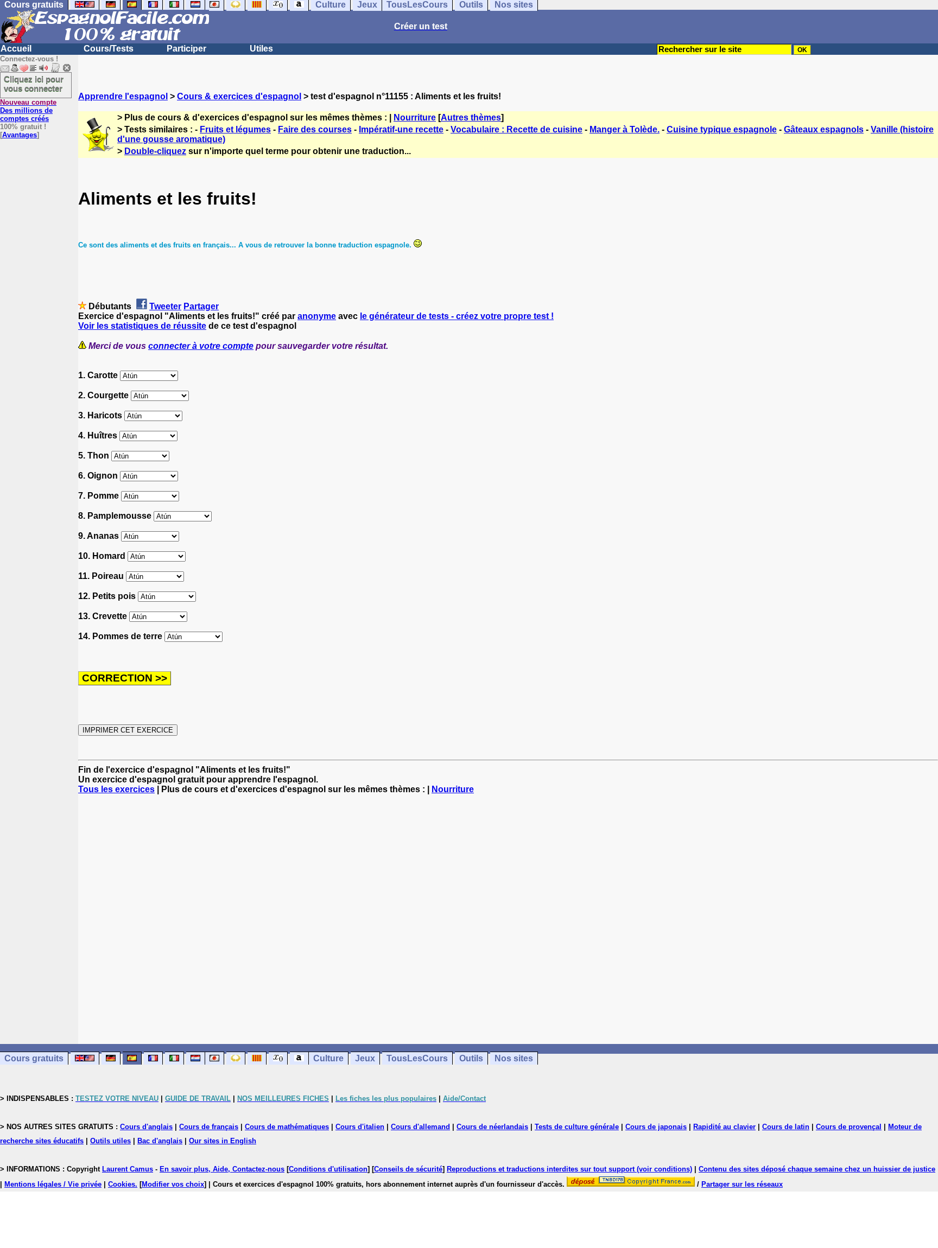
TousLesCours (417, 1058)
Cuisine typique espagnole (722, 129)
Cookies (121, 1184)
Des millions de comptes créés (28, 110)
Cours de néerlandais (492, 1127)
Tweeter (165, 306)
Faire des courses (315, 129)
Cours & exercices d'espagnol (239, 96)
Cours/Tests (109, 48)
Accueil (16, 48)
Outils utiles (110, 1141)
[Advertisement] (508, 919)
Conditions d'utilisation (328, 1169)
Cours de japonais (656, 1127)
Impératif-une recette (401, 129)
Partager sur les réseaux (742, 1184)
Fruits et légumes (235, 129)
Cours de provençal (849, 1127)
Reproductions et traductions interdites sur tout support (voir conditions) (569, 1169)
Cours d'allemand (420, 1127)
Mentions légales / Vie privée (53, 1184)
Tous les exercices (116, 789)
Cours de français (208, 1127)
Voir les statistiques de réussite (142, 325)
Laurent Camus (127, 1169)
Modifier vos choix (173, 1184)
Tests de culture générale (577, 1127)
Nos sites (514, 1058)
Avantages (19, 135)
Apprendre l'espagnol (123, 96)
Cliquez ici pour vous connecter (34, 83)
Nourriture (415, 117)
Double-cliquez (155, 151)
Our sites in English (222, 1141)
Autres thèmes (471, 117)
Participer (186, 48)
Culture (328, 1058)
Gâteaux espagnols (824, 129)
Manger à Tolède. (625, 129)
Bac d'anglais (159, 1141)
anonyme (316, 316)
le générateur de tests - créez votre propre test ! (457, 316)
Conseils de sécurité (408, 1169)
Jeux (365, 1058)
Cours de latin (785, 1127)
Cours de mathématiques (287, 1127)
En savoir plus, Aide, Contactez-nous (222, 1169)
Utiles (261, 48)
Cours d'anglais (146, 1127)
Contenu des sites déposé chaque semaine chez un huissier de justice (817, 1169)
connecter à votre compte (200, 346)
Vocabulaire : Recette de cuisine (516, 129)
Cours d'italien (359, 1127)
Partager (201, 306)
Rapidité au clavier (724, 1127)
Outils (471, 1058)
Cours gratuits (34, 1058)
